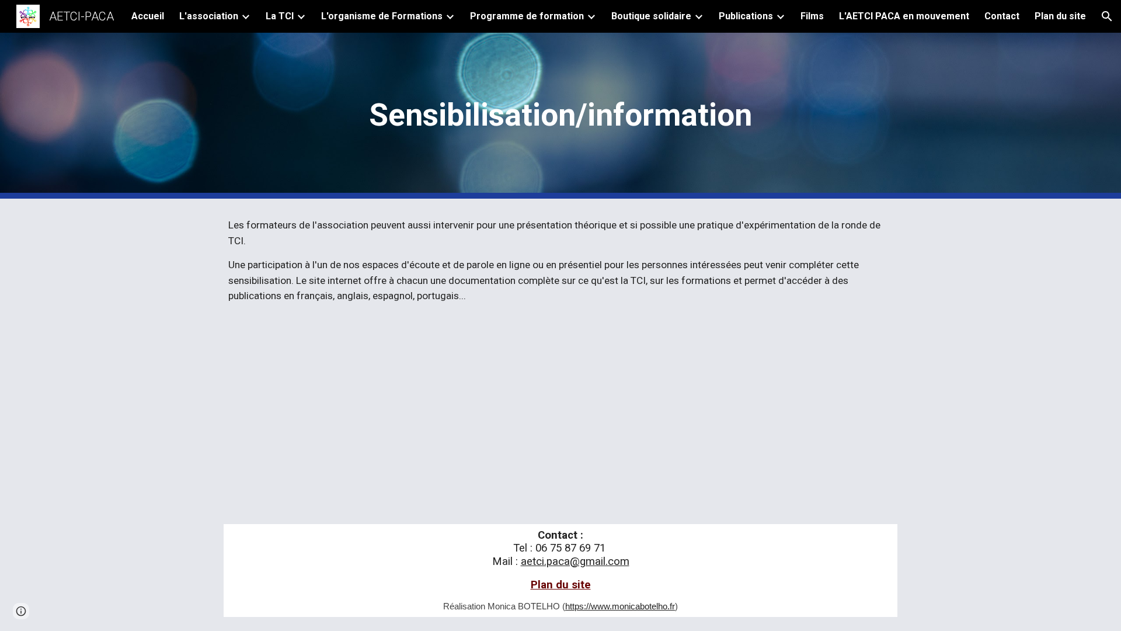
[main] (560, 115)
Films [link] (812, 16)
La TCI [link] (280, 16)
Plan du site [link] (1060, 16)
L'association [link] (208, 16)
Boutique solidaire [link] (651, 16)
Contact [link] (1001, 16)
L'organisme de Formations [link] (382, 16)
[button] (1107, 16)
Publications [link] (746, 16)
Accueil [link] (147, 16)
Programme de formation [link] (527, 16)
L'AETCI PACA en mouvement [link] (904, 16)
